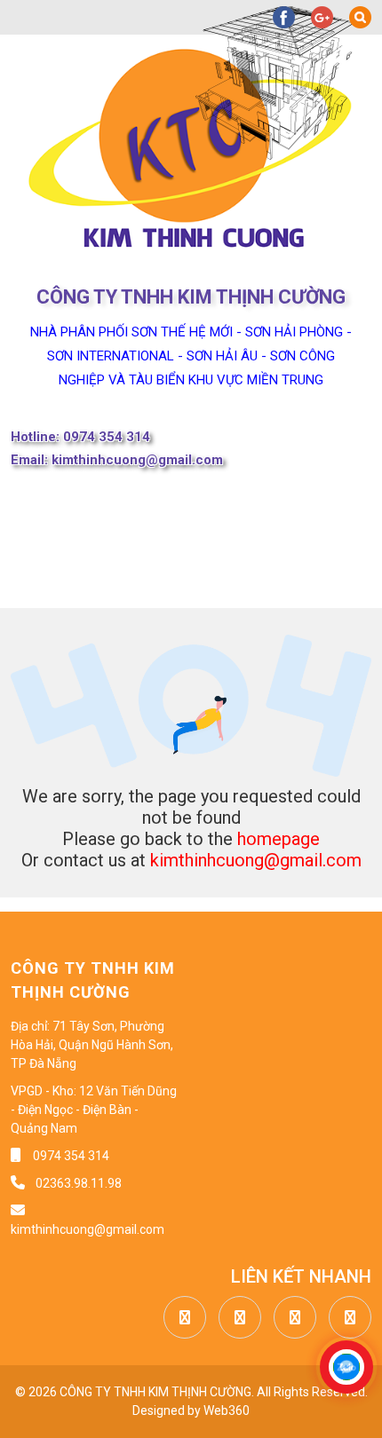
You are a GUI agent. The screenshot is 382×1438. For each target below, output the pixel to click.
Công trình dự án (133, 586)
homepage (278, 838)
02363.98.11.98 (77, 1183)
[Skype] (345, 1318)
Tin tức (237, 541)
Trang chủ (53, 497)
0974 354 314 (71, 1156)
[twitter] (235, 1318)
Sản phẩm (102, 541)
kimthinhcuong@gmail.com (256, 860)
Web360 (226, 1410)
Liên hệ (285, 586)
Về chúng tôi (200, 497)
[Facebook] (180, 1318)
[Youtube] (290, 1318)
